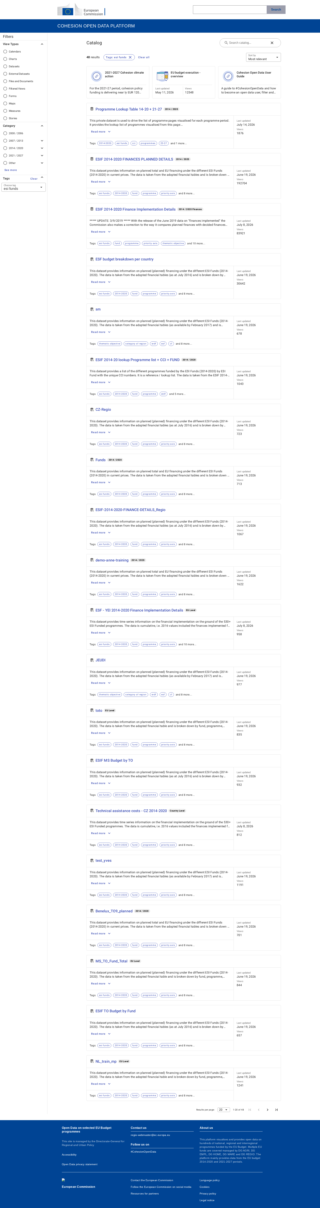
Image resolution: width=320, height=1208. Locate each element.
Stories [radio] (13, 118)
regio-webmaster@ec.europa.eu (150, 1134)
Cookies (204, 1186)
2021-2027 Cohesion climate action (124, 74)
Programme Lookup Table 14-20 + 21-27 (129, 109)
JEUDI (101, 660)
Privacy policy (208, 1193)
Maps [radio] (12, 103)
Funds (101, 460)
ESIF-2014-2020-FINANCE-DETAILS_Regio (131, 510)
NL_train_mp (106, 1061)
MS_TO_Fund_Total (112, 961)
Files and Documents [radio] (21, 81)
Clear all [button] (144, 57)
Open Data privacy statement (79, 1164)
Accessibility (69, 1154)
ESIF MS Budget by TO (114, 760)
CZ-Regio (103, 409)
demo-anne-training (112, 560)
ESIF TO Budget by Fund (116, 1011)
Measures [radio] (14, 110)
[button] (11, 170)
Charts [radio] (13, 58)
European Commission (78, 1186)
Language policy (210, 1180)
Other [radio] (12, 162)
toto (99, 710)
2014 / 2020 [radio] (16, 148)
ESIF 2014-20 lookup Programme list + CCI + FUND (138, 360)
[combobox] (19, 187)
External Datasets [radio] (19, 73)
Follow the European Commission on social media (161, 1186)
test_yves (103, 860)
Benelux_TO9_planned (114, 911)
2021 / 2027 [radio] (16, 155)
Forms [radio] (12, 96)
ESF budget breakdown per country (125, 259)
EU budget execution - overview (185, 74)
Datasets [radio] (14, 66)
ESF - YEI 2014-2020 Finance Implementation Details (139, 610)
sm (98, 309)
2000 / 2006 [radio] (16, 133)
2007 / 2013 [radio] (16, 140)
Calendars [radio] (15, 51)
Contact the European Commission (152, 1180)
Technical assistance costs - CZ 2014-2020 (131, 811)
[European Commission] (84, 9)
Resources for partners (145, 1193)
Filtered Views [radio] (17, 88)
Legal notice (207, 1200)
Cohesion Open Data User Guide (254, 74)
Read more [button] (98, 131)
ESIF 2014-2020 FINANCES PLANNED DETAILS (134, 159)
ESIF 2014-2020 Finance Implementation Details (136, 209)
